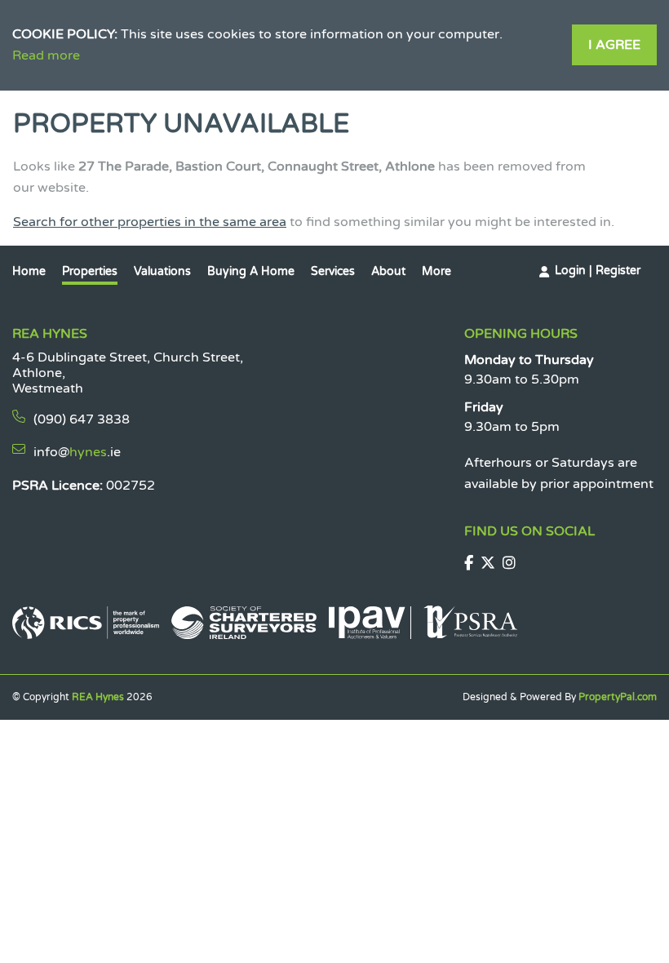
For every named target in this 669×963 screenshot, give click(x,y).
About (388, 271)
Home (29, 271)
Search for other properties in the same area (149, 222)
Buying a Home (251, 271)
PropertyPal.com (617, 697)
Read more (46, 55)
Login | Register (597, 270)
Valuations (162, 271)
